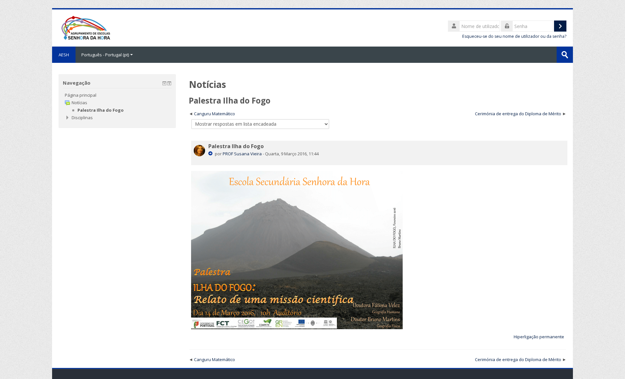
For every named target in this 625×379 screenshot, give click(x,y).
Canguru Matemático (214, 114)
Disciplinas (82, 117)
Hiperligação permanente (539, 337)
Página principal (80, 95)
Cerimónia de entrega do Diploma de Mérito (518, 114)
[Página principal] (85, 27)
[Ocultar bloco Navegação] (164, 83)
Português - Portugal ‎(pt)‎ (105, 55)
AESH (64, 55)
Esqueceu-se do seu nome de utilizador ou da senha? (514, 36)
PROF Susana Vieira (242, 154)
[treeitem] (117, 95)
